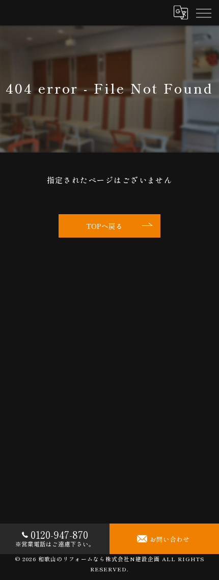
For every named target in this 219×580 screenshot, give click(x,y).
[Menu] (203, 13)
